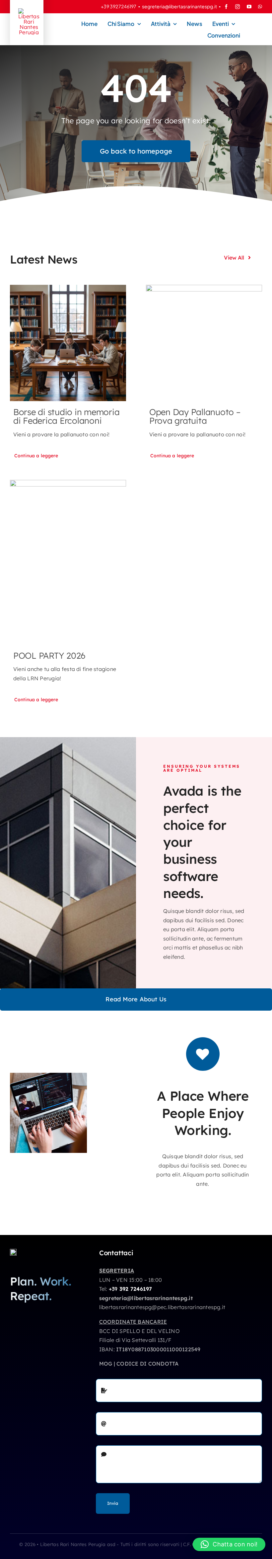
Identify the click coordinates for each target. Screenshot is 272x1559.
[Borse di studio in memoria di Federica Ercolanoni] (68, 343)
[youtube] (249, 6)
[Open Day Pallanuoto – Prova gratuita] (204, 343)
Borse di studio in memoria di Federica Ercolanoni (66, 416)
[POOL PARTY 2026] (68, 562)
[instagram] (237, 6)
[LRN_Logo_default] (28, 11)
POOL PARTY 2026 (49, 655)
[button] (229, 1544)
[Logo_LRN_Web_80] (13, 1251)
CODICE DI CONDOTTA (147, 1363)
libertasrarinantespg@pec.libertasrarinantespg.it (162, 1307)
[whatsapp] (260, 6)
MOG (105, 1363)
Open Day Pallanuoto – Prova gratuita (194, 416)
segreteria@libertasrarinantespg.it (179, 6)
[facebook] (226, 6)
